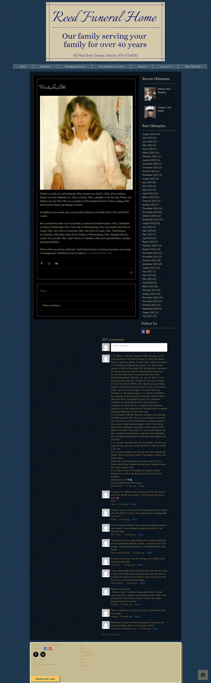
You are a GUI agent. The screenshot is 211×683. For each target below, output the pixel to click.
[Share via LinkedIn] (56, 263)
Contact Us (83, 662)
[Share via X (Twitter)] (49, 263)
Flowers (82, 659)
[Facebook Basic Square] (143, 331)
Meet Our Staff (83, 666)
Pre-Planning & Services (86, 656)
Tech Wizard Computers (47, 664)
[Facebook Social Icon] (45, 648)
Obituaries (82, 649)
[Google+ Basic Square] (148, 331)
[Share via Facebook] (41, 263)
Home (81, 645)
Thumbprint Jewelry (85, 652)
